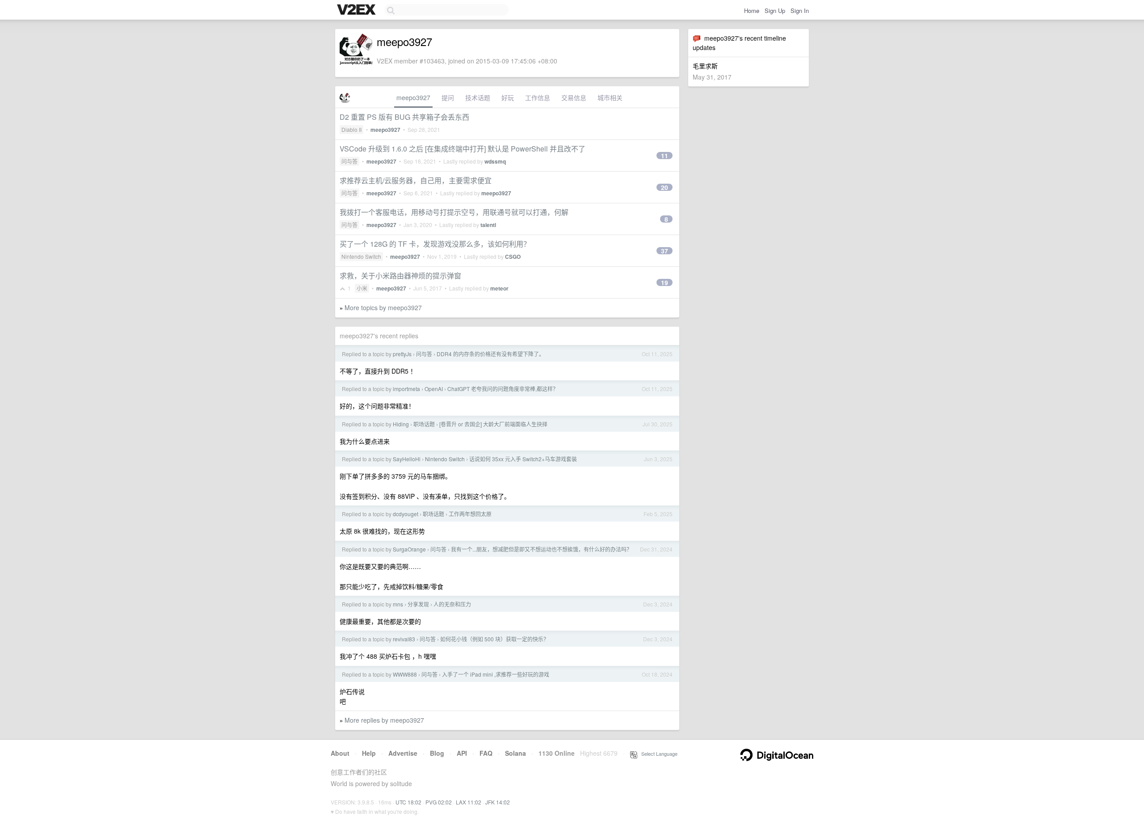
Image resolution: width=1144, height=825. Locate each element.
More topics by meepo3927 (383, 307)
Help (369, 753)
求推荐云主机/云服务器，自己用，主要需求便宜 (416, 180)
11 (664, 155)
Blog (437, 753)
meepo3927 (413, 97)
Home (751, 10)
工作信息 (537, 97)
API (462, 753)
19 (664, 282)
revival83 (404, 639)
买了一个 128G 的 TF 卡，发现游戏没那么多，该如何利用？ (435, 244)
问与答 (349, 161)
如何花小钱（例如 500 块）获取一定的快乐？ (494, 639)
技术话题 (477, 97)
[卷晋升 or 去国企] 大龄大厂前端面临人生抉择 (493, 424)
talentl (488, 225)
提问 (448, 97)
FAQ (485, 753)
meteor (499, 288)
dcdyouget (405, 514)
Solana (515, 753)
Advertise (402, 753)
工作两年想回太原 (470, 514)
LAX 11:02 (468, 802)
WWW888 (405, 674)
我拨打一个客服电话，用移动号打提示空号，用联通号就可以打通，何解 (454, 212)
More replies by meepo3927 (384, 720)
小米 (362, 288)
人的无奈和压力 (452, 604)
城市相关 (609, 97)
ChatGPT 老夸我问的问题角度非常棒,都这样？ (502, 388)
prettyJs (402, 354)
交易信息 (573, 97)
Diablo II (351, 129)
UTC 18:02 (408, 802)
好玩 (507, 97)
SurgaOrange (409, 549)
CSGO (513, 257)
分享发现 (418, 604)
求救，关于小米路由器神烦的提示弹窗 (400, 275)
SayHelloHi (407, 459)
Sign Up (775, 10)
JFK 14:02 (497, 802)
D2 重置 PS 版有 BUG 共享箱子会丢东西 (404, 117)
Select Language (657, 753)
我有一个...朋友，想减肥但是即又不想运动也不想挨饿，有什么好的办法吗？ (541, 549)
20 (664, 187)
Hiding (401, 424)
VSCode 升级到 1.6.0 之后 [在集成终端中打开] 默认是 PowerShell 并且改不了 (462, 148)
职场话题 (424, 424)
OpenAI (434, 388)
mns (398, 604)
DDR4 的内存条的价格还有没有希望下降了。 (490, 354)
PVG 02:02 (438, 802)
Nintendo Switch (361, 256)
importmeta (406, 388)
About (340, 753)
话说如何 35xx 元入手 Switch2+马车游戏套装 (523, 459)
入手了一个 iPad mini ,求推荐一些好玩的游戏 (495, 674)
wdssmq (495, 161)
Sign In (800, 10)
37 (664, 250)
